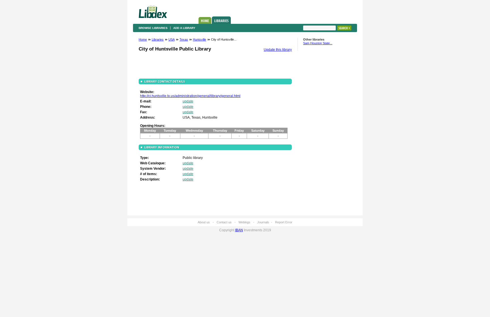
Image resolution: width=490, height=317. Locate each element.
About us (204, 222)
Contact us (224, 222)
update (188, 101)
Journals (263, 222)
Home (204, 20)
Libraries (221, 20)
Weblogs (244, 222)
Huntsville (199, 39)
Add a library (184, 28)
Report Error (283, 222)
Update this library (278, 50)
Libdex (153, 12)
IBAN (239, 230)
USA (171, 39)
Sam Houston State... (317, 43)
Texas (183, 39)
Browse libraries (153, 28)
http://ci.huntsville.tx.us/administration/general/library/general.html (190, 96)
